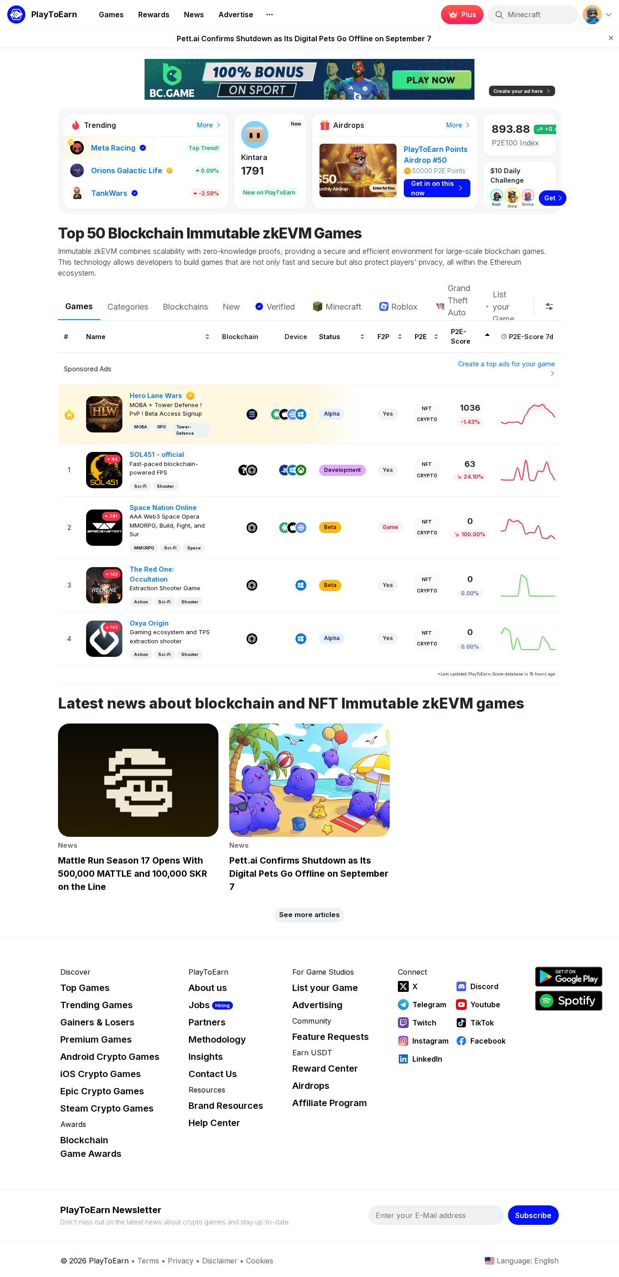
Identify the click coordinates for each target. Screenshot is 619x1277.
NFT (427, 408)
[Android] (276, 414)
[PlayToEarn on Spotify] (569, 1001)
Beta (330, 527)
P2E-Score (460, 336)
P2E (421, 336)
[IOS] (284, 414)
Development (342, 469)
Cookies (259, 1260)
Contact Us (213, 1073)
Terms (148, 1260)
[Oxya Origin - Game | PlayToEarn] (104, 638)
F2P (383, 336)
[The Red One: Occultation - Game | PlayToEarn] (104, 584)
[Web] (292, 414)
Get (550, 198)
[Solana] (252, 414)
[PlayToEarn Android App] (569, 976)
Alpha (331, 413)
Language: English (528, 1260)
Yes (387, 413)
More (206, 125)
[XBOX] (301, 470)
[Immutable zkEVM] (252, 470)
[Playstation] (284, 470)
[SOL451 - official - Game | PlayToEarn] (104, 469)
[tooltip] (549, 306)
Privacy (180, 1260)
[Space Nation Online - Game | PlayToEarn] (104, 527)
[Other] (243, 470)
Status (329, 336)
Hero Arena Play (270, 157)
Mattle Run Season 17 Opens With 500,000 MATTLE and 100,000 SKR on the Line (304, 41)
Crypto (427, 419)
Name (96, 336)
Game (390, 527)
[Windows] (301, 414)
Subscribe (533, 1215)
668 (252, 170)
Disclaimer (219, 1260)
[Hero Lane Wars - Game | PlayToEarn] (104, 414)
